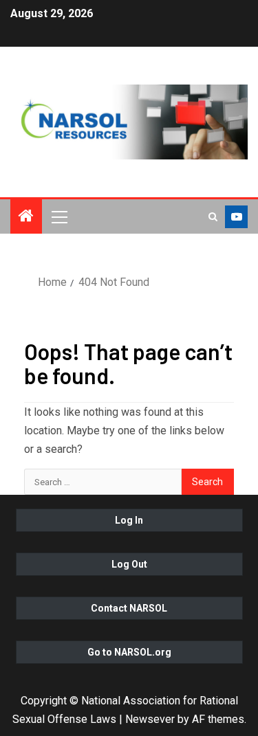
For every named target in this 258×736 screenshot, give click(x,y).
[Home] (26, 217)
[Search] (213, 216)
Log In (129, 520)
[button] (58, 216)
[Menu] (58, 216)
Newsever (150, 719)
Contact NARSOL (129, 608)
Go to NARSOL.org (129, 652)
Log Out (129, 564)
